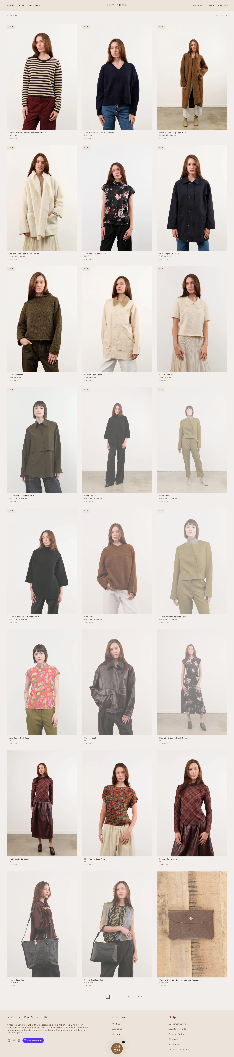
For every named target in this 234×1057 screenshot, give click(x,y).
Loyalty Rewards (177, 1029)
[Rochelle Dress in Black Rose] (192, 682)
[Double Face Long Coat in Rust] (192, 77)
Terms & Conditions (179, 1049)
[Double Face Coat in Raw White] (42, 198)
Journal (116, 1034)
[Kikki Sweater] (117, 561)
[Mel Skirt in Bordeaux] (42, 803)
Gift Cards (174, 1044)
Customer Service (178, 1024)
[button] (11, 5)
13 (129, 997)
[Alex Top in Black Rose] (117, 198)
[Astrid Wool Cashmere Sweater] (117, 77)
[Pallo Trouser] (192, 440)
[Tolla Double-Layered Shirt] (42, 440)
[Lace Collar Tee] (192, 319)
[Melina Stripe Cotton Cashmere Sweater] (42, 77)
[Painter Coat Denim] (117, 319)
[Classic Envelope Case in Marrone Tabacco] (192, 924)
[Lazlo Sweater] (42, 319)
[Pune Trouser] (117, 440)
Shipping (173, 1039)
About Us (117, 1029)
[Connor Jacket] (117, 682)
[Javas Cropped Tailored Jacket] (192, 561)
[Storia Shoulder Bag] (117, 924)
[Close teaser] (123, 1042)
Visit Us (116, 1024)
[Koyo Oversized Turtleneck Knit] (42, 561)
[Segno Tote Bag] (42, 924)
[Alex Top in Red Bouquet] (42, 682)
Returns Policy (176, 1034)
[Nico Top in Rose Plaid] (117, 803)
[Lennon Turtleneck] (192, 803)
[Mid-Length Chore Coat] (192, 198)
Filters (13, 15)
